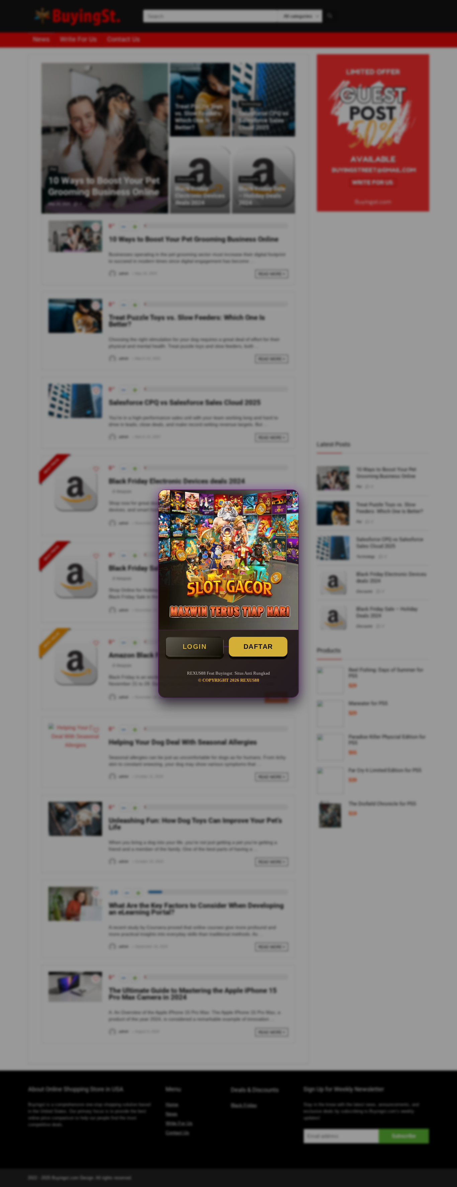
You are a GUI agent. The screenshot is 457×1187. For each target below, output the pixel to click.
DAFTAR (258, 646)
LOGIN (195, 646)
